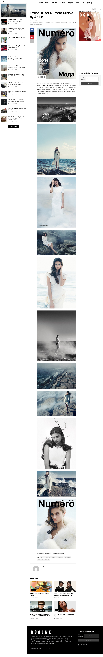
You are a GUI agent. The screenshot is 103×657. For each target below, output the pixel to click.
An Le (32, 22)
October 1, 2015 (33, 21)
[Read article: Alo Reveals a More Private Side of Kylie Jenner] (65, 606)
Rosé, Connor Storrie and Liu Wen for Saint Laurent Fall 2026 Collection (40, 615)
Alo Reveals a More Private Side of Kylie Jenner (64, 615)
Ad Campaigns (59, 590)
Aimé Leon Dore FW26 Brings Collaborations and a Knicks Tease (16, 30)
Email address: (83, 78)
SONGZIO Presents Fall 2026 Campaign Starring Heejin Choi (16, 100)
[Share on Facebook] (32, 30)
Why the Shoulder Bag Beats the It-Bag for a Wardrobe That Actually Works (16, 118)
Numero (47, 559)
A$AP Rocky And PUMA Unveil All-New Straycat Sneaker (17, 109)
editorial (48, 557)
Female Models (64, 22)
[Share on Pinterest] (32, 37)
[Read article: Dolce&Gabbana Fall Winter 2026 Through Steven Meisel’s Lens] (65, 586)
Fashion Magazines (55, 22)
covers (42, 557)
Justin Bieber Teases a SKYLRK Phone (16, 38)
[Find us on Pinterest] (91, 3)
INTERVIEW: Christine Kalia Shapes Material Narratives (15, 20)
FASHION (47, 3)
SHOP (88, 3)
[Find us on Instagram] (84, 645)
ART (83, 3)
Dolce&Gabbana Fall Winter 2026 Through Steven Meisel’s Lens (63, 594)
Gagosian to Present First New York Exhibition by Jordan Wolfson (17, 75)
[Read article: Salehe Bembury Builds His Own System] (41, 586)
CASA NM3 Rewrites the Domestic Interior (17, 92)
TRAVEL (78, 3)
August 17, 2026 (34, 618)
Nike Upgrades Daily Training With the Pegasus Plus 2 (17, 46)
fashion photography (57, 557)
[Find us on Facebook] (78, 645)
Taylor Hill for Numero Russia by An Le (12, 12)
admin (44, 567)
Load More (14, 126)
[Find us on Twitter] (81, 645)
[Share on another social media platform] (32, 41)
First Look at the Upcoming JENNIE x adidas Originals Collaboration (15, 58)
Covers (36, 22)
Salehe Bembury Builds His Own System (39, 594)
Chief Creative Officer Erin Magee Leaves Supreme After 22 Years (17, 66)
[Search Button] (100, 9)
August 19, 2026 (34, 597)
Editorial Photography (44, 22)
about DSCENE (35, 643)
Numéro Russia (38, 24)
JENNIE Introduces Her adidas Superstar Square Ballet (16, 83)
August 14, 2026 (58, 618)
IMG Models (68, 557)
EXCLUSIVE (70, 3)
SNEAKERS (54, 3)
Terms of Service (49, 643)
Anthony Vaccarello (36, 610)
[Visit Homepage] (33, 3)
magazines (40, 559)
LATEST (41, 3)
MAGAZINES (62, 3)
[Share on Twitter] (32, 33)
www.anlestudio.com (58, 553)
